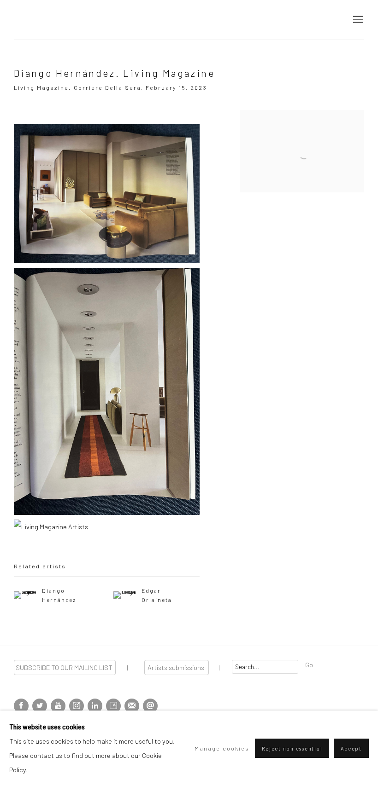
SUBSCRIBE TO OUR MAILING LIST (64, 667)
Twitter (39, 706)
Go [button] (309, 664)
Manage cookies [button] (222, 748)
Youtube (58, 706)
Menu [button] (357, 20)
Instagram (76, 706)
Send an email (150, 706)
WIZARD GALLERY (46, 20)
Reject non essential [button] (292, 748)
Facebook (21, 706)
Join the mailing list (131, 706)
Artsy (113, 706)
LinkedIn (95, 706)
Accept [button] (351, 748)
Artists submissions (176, 667)
